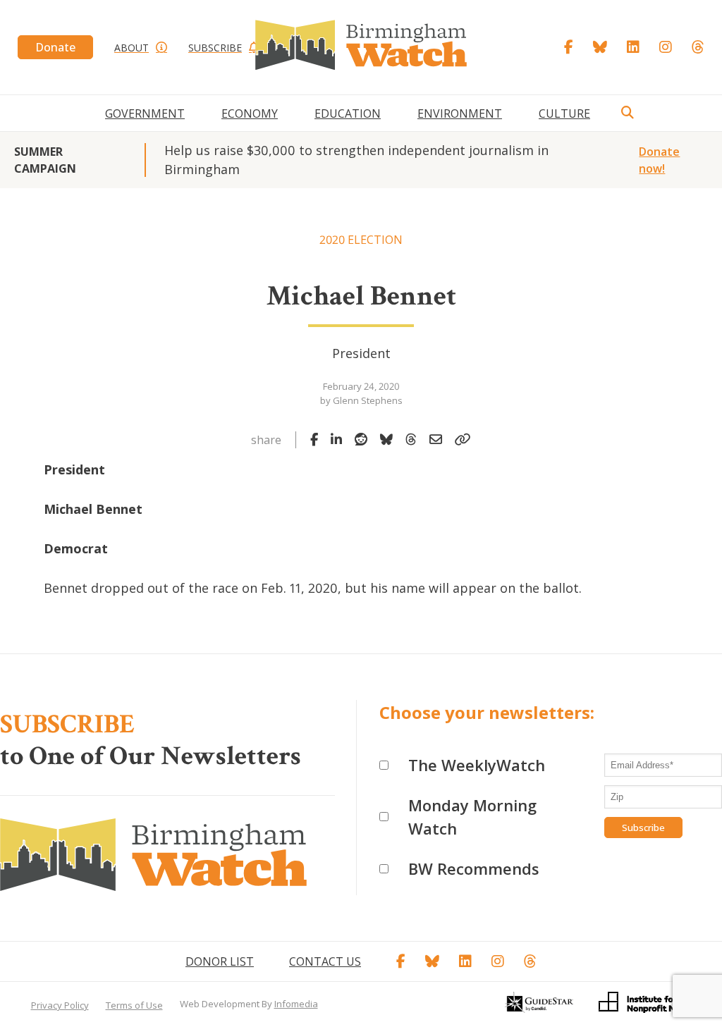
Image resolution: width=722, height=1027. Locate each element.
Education (347, 113)
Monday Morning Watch (472, 816)
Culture (564, 113)
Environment (459, 113)
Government (145, 113)
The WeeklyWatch (476, 764)
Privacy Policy (60, 1005)
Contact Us (325, 961)
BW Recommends (473, 868)
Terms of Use (134, 1005)
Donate (55, 47)
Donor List (219, 961)
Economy (249, 113)
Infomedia (296, 1003)
